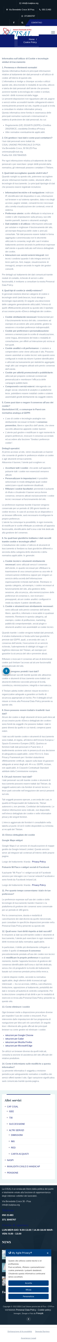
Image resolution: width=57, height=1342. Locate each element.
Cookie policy (44, 1310)
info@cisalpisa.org (30, 3)
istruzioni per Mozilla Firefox (18, 1042)
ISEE (11, 1111)
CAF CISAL (12, 1107)
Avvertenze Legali (28, 1338)
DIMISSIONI (17, 1135)
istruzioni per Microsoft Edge (18, 1046)
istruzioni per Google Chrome (19, 1035)
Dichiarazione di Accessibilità (20, 1331)
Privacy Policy (39, 862)
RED (13, 1148)
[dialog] (28, 1275)
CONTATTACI (36, 23)
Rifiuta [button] (28, 1290)
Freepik (39, 1313)
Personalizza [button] (28, 1296)
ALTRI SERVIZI (16, 1130)
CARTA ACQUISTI (20, 1154)
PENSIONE (12, 1173)
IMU (13, 1141)
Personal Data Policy (26, 1310)
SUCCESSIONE (17, 1124)
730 (11, 1118)
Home (31, 39)
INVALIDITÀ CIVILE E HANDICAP (23, 1166)
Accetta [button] (28, 1283)
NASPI (10, 1160)
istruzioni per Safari (14, 1039)
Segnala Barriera (42, 1331)
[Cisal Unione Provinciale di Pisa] (16, 32)
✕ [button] (48, 1253)
